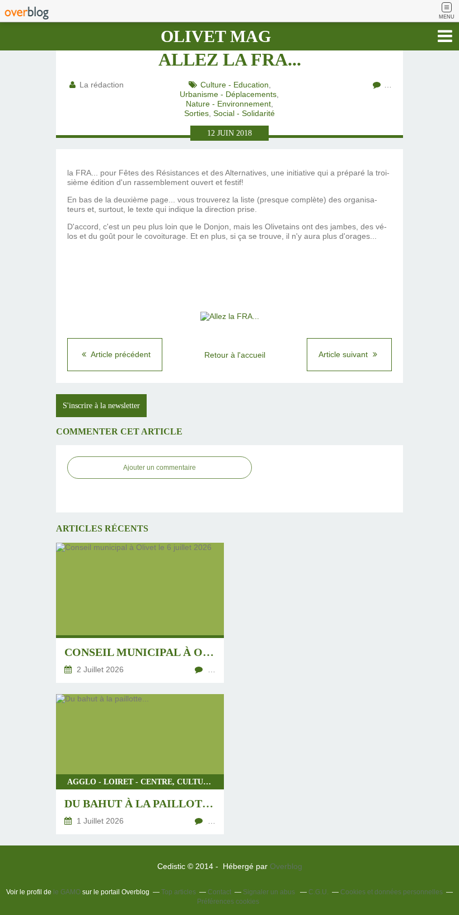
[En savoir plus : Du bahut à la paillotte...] (140, 764)
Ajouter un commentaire (159, 468)
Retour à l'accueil (234, 354)
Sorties (196, 113)
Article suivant (344, 354)
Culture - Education (234, 84)
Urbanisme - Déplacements (228, 94)
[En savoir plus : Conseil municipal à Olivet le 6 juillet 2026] (140, 613)
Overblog (286, 866)
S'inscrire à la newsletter (101, 405)
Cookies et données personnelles (391, 892)
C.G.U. (318, 892)
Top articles (178, 892)
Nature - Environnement (228, 103)
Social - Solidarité (244, 113)
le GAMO (67, 892)
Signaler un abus (270, 892)
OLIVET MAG (216, 36)
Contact (219, 892)
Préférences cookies (228, 901)
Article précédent (120, 354)
